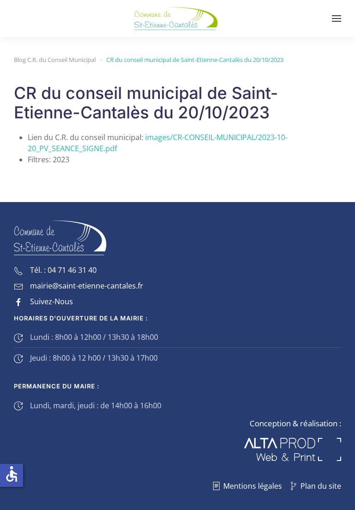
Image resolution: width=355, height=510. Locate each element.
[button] (336, 18)
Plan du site (320, 486)
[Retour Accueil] (178, 18)
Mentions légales (252, 486)
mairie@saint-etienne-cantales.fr (86, 286)
